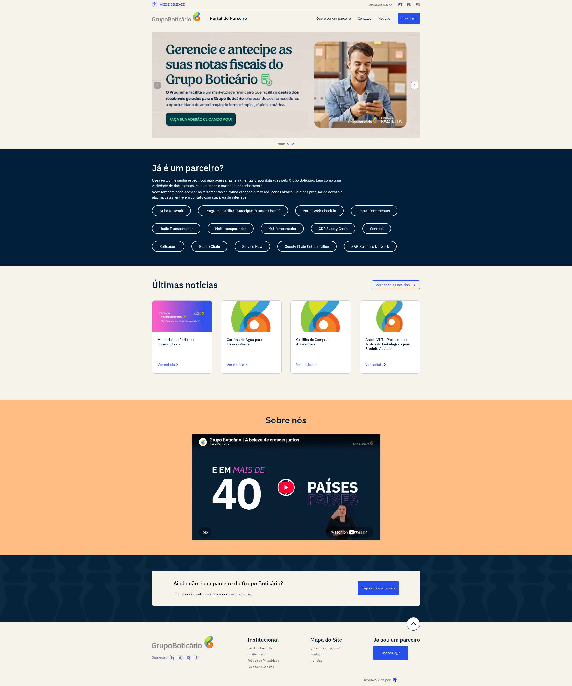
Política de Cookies (260, 667)
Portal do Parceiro (228, 18)
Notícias (384, 18)
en (409, 4)
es (418, 4)
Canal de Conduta (259, 648)
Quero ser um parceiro (333, 18)
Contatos (364, 18)
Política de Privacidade (263, 661)
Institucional (256, 654)
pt (400, 4)
